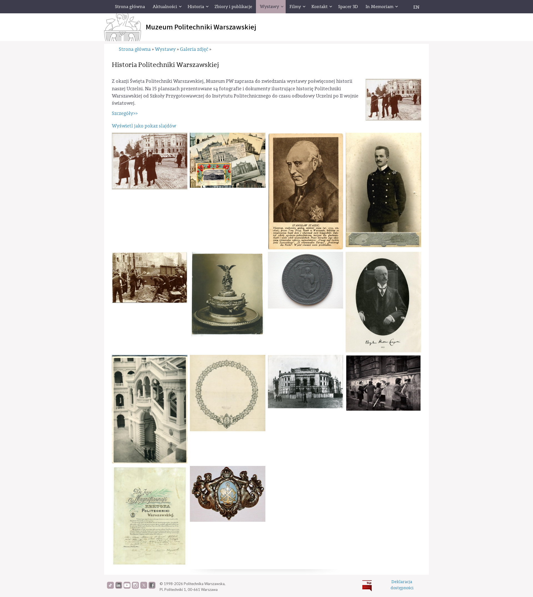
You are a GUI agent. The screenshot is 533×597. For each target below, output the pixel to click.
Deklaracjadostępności (402, 584)
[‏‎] (404, 6)
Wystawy (165, 49)
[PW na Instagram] (135, 587)
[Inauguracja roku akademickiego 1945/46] (149, 161)
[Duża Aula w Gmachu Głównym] (149, 409)
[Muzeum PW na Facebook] (152, 587)
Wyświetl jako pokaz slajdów (144, 126)
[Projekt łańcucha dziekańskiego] (227, 393)
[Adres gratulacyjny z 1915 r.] (149, 516)
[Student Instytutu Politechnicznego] (383, 190)
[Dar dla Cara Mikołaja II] (227, 294)
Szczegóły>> (125, 113)
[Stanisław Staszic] (305, 191)
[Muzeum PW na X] (143, 587)
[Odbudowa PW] (149, 277)
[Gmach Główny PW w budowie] (305, 381)
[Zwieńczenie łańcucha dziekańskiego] (227, 494)
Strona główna (135, 49)
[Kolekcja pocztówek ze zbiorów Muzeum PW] (227, 160)
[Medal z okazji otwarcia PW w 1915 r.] (305, 280)
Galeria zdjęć (194, 49)
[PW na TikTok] (110, 587)
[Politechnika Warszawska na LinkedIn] (118, 587)
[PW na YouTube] (127, 587)
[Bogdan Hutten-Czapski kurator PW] (383, 302)
